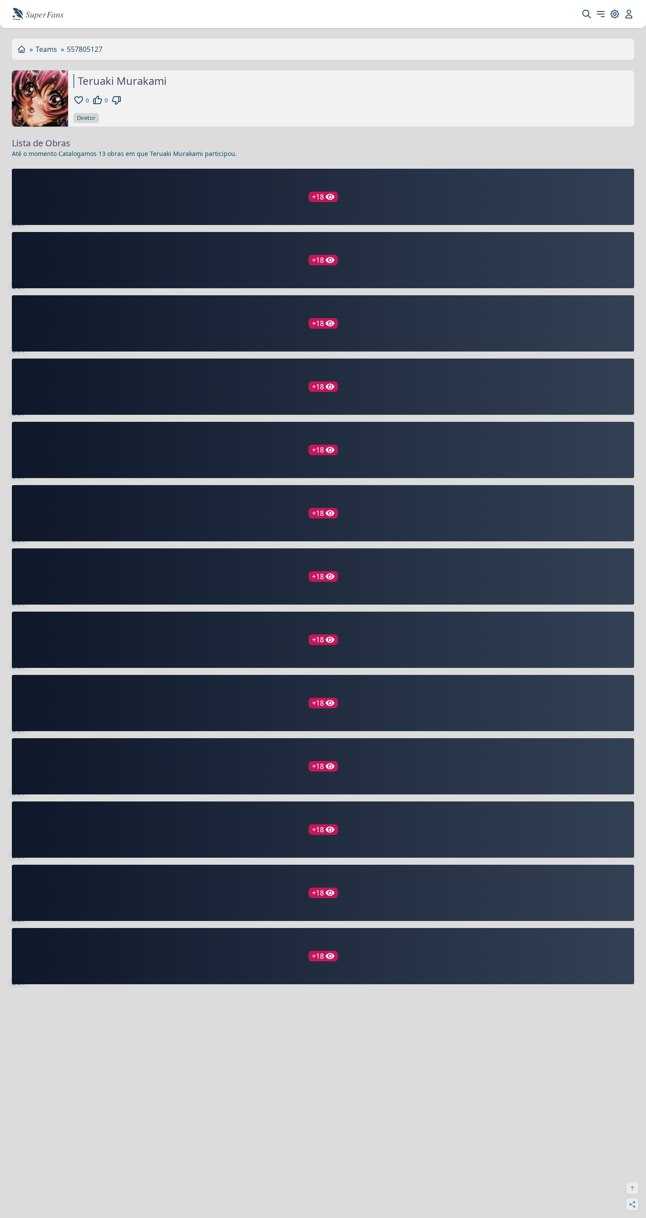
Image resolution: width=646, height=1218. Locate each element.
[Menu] (600, 14)
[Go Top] (632, 1188)
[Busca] (586, 14)
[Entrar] (629, 14)
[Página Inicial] (21, 49)
